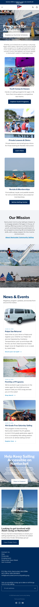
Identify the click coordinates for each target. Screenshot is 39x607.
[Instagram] (19, 603)
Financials (5, 556)
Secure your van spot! (12, 352)
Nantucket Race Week (9, 560)
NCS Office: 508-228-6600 (10, 573)
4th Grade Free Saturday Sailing (18, 425)
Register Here (9, 441)
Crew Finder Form (10, 542)
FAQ (2, 554)
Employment (6, 558)
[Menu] (2, 7)
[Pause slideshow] (16, 38)
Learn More (19, 151)
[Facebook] (16, 603)
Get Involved (6, 562)
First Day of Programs (14, 382)
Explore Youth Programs (19, 101)
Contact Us (5, 552)
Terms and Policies (19, 599)
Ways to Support (19, 481)
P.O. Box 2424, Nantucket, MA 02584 (14, 571)
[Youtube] (23, 603)
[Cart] (37, 7)
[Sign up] (35, 588)
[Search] (33, 7)
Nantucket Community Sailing (21, 595)
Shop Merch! (9, 395)
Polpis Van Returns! (13, 331)
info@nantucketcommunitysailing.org (15, 575)
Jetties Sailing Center (19, 202)
